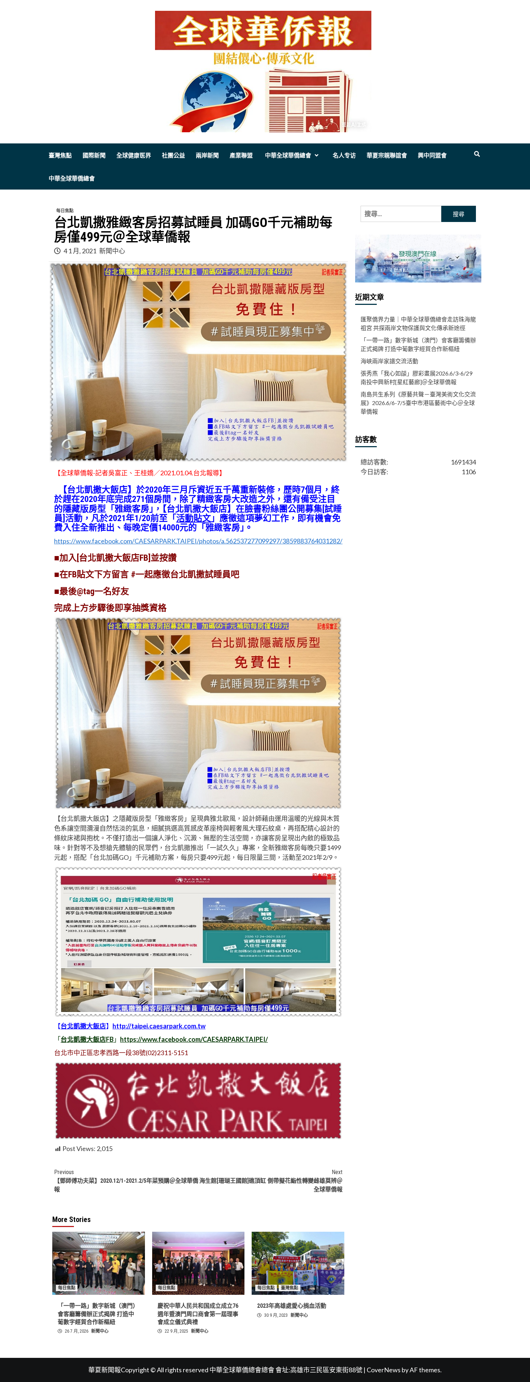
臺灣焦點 (60, 155)
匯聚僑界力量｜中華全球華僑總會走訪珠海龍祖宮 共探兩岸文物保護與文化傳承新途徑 (418, 323)
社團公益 (173, 155)
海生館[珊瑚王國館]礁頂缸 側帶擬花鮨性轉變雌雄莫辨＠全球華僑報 (271, 1181)
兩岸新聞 (207, 155)
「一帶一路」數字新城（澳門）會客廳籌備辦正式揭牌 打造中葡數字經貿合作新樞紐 (98, 1313)
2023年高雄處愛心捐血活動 (291, 1305)
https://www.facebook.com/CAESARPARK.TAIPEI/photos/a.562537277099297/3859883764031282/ (198, 541)
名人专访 (344, 155)
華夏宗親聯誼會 (387, 155)
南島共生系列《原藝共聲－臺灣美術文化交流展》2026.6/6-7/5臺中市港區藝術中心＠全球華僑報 (418, 403)
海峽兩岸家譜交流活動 (389, 360)
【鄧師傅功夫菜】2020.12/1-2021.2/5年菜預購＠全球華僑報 (126, 1181)
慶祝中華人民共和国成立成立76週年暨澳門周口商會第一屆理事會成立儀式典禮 (198, 1313)
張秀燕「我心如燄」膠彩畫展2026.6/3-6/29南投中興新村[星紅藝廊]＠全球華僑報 (416, 377)
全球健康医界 (133, 155)
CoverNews (384, 1370)
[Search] (476, 154)
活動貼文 (193, 518)
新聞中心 (112, 251)
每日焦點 (65, 210)
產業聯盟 (241, 155)
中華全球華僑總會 (287, 155)
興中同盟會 (432, 155)
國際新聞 (94, 155)
